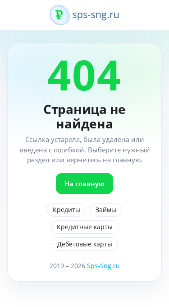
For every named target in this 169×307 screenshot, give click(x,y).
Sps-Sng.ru (103, 265)
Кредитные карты (85, 226)
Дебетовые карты (84, 244)
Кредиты (66, 209)
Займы (106, 209)
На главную (84, 183)
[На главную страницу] (84, 20)
